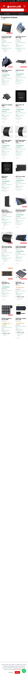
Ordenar (8, 13)
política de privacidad (19, 669)
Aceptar (17, 672)
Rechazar (11, 672)
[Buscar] (25, 10)
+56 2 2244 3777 (14, 2)
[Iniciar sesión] (20, 6)
